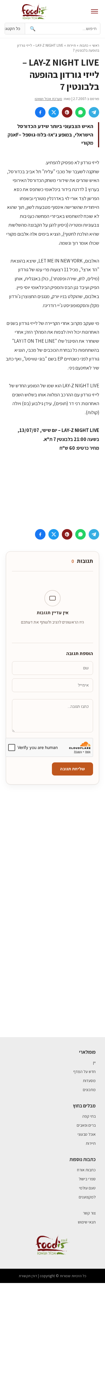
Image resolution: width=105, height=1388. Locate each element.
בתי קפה (89, 1116)
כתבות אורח (86, 1169)
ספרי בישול (87, 1179)
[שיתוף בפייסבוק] (40, 112)
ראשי (95, 45)
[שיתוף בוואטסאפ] (80, 112)
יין (94, 1062)
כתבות (83, 45)
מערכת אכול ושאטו (48, 98)
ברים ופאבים (86, 1125)
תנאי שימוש (87, 1222)
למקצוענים (87, 1197)
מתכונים (89, 1089)
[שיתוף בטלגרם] (94, 112)
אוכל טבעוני (87, 1134)
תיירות (71, 45)
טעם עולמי (87, 1188)
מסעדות (89, 1080)
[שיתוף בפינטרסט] (67, 112)
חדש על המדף (84, 1071)
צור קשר (89, 1213)
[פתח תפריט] (94, 11)
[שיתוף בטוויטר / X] (53, 112)
